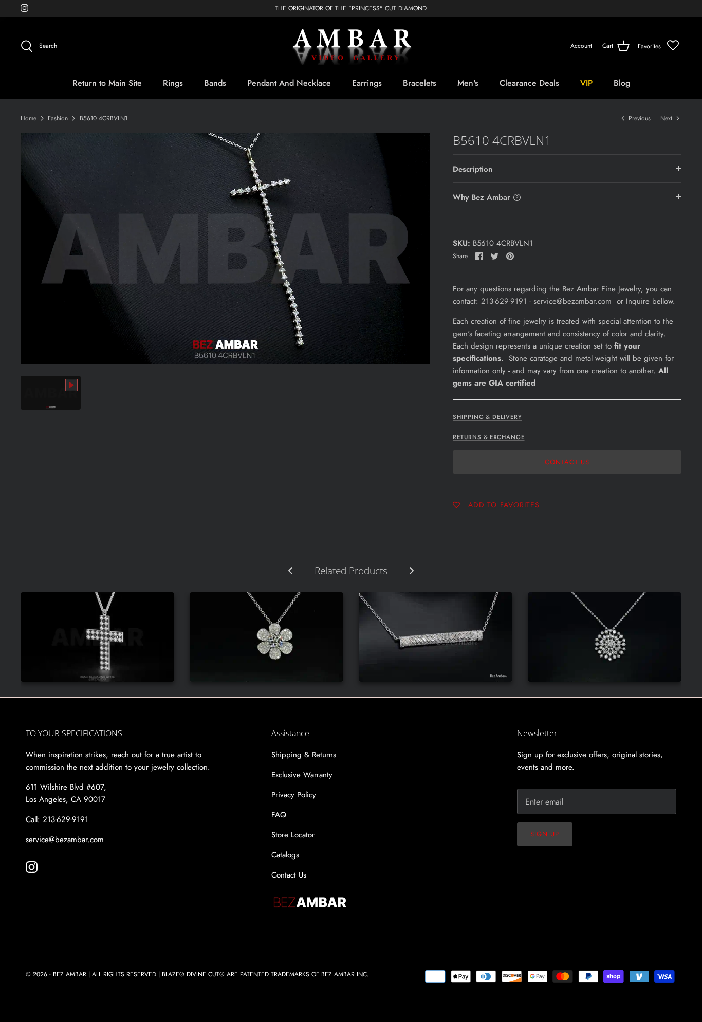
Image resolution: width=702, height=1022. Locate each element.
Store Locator (293, 835)
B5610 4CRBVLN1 (103, 118)
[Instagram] (24, 8)
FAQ (278, 814)
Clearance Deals (529, 83)
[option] (226, 248)
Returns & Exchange (488, 437)
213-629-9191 (504, 301)
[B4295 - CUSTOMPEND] (435, 637)
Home (28, 118)
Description (472, 169)
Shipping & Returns (303, 754)
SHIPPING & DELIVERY (487, 417)
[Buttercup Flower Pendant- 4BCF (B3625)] (266, 637)
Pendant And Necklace (289, 83)
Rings (173, 83)
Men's (467, 83)
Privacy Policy (293, 794)
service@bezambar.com (572, 301)
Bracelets (419, 83)
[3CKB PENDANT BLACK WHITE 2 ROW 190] (97, 637)
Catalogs (285, 855)
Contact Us (567, 462)
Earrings (367, 83)
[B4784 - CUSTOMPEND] (604, 637)
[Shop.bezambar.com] (351, 46)
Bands (215, 83)
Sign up (544, 834)
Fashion (58, 118)
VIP (586, 83)
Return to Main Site (107, 83)
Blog (622, 83)
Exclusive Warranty (301, 774)
